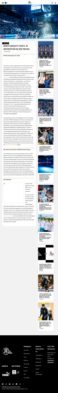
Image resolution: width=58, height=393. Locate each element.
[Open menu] (3, 3)
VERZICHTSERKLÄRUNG (11, 144)
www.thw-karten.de (8, 216)
